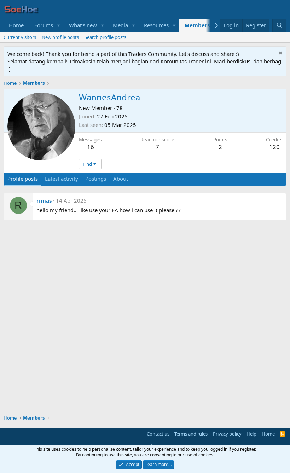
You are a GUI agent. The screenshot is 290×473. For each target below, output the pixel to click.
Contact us (158, 434)
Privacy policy (227, 434)
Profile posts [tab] (22, 178)
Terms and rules (191, 434)
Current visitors (20, 37)
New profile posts (60, 37)
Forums (43, 25)
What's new (83, 25)
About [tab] (120, 178)
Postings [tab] (95, 178)
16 (90, 147)
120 (274, 147)
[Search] (279, 25)
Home (16, 25)
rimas (44, 200)
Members (197, 25)
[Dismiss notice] (280, 54)
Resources (156, 25)
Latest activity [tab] (61, 178)
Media (120, 25)
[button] (59, 25)
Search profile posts (105, 37)
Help (251, 434)
